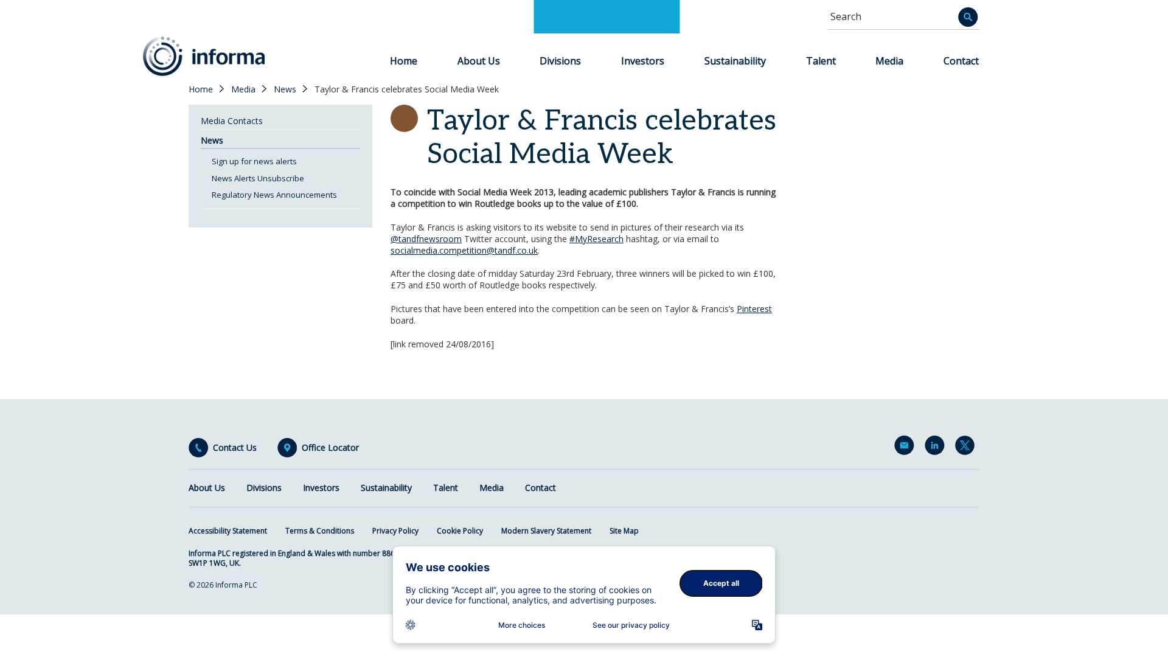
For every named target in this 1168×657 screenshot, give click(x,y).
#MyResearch (596, 239)
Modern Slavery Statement (546, 531)
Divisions (560, 61)
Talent (821, 61)
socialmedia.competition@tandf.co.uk (464, 250)
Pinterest (754, 309)
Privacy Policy (395, 531)
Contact (961, 61)
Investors (642, 61)
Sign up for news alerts (254, 161)
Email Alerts (906, 448)
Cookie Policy (460, 531)
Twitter (967, 448)
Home (403, 61)
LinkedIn (937, 448)
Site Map (624, 531)
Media (889, 61)
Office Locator (330, 447)
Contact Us (235, 447)
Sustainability (735, 61)
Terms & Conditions (319, 531)
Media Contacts (232, 121)
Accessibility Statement (228, 531)
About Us (478, 61)
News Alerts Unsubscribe (258, 178)
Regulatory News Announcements (274, 194)
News (285, 89)
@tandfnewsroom (426, 239)
